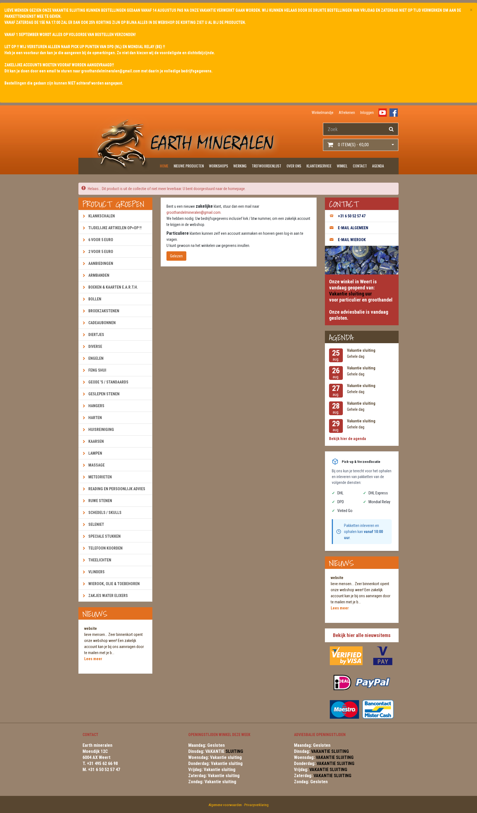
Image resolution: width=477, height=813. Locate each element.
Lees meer (93, 659)
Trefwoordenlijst (266, 166)
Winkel (342, 166)
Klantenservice (319, 166)
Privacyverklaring (256, 805)
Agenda (378, 166)
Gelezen (176, 256)
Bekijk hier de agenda (347, 438)
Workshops (218, 166)
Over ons (294, 166)
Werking (240, 166)
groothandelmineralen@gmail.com (193, 212)
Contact (360, 166)
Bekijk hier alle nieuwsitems (362, 635)
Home (164, 166)
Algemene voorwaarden (225, 805)
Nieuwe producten (189, 166)
